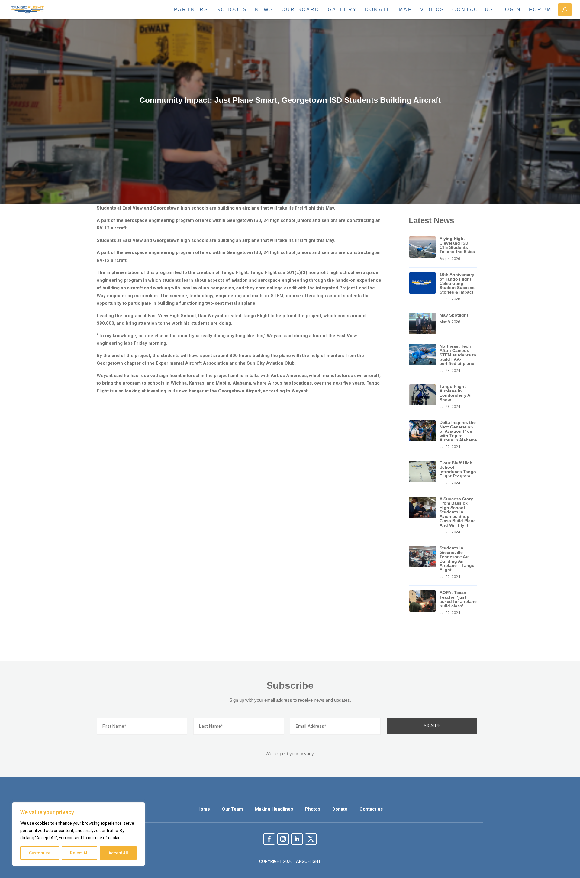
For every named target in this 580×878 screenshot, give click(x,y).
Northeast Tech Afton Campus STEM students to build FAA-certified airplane (458, 355)
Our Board (301, 10)
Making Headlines (274, 809)
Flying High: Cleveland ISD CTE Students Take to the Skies (457, 245)
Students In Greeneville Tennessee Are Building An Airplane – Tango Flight (457, 558)
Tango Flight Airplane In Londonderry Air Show (456, 393)
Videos (432, 10)
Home (203, 809)
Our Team (232, 809)
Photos (312, 809)
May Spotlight (454, 315)
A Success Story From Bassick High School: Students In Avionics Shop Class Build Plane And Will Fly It (458, 511)
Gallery (342, 10)
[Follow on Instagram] (283, 839)
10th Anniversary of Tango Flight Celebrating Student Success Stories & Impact (457, 283)
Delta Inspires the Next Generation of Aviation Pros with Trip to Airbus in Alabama (458, 431)
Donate (378, 10)
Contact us (473, 10)
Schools (232, 10)
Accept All (118, 852)
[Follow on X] (311, 839)
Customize (39, 852)
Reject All (79, 852)
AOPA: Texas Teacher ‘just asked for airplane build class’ (458, 599)
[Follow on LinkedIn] (297, 839)
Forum (540, 10)
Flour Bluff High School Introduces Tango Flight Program (458, 469)
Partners (191, 10)
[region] (78, 834)
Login (511, 10)
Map (405, 10)
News (264, 10)
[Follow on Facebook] (269, 839)
